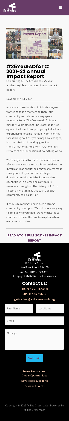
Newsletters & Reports (34, 380)
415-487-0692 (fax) (34, 294)
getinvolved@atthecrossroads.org (34, 299)
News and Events (35, 386)
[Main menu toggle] (61, 7)
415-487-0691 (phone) (34, 288)
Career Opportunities (34, 375)
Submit (34, 358)
